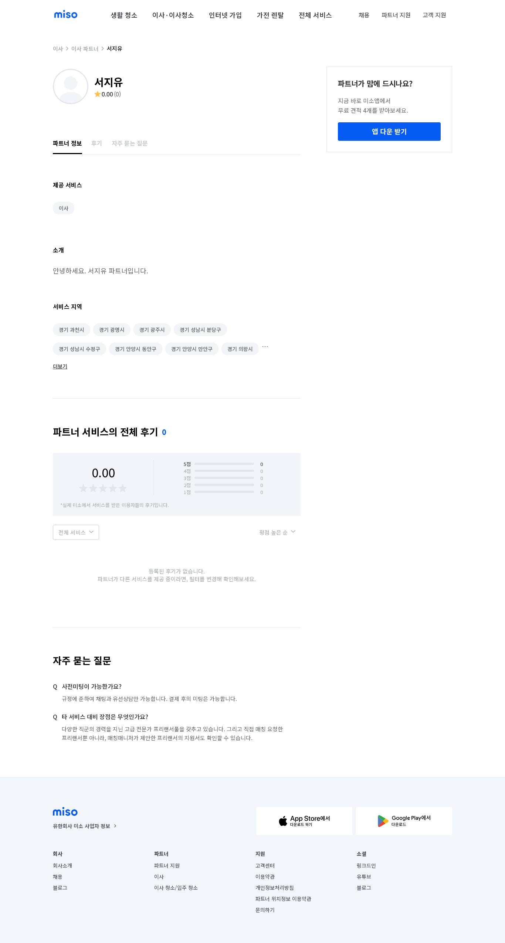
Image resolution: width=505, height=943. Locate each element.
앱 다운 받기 (389, 131)
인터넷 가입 (225, 15)
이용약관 (265, 876)
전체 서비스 (315, 15)
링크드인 (366, 865)
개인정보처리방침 (274, 887)
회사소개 (62, 865)
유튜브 (364, 876)
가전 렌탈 (270, 15)
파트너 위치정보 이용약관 (283, 898)
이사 (58, 48)
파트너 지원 (396, 14)
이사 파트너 (85, 48)
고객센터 (265, 865)
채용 (364, 14)
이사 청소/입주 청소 (176, 887)
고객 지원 (434, 14)
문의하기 (265, 909)
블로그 (60, 887)
